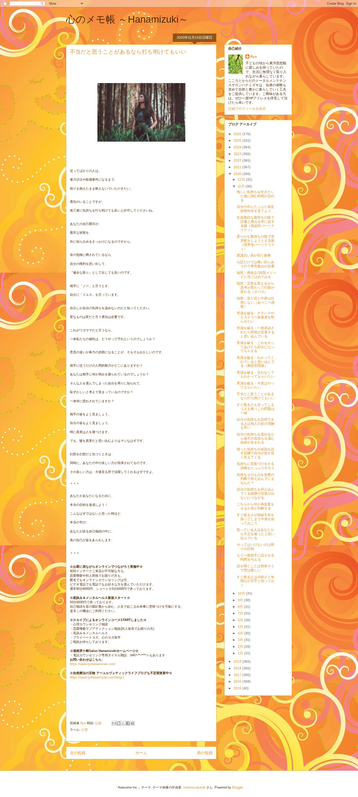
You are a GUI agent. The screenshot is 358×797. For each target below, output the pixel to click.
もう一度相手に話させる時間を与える (255, 557)
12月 (242, 179)
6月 (241, 620)
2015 (238, 688)
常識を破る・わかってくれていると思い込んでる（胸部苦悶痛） (255, 362)
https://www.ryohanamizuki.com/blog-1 (97, 677)
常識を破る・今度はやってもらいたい (255, 385)
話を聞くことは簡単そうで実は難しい (255, 568)
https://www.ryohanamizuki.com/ (93, 664)
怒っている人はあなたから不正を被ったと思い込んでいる (255, 534)
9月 (241, 600)
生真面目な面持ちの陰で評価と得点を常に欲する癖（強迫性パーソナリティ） (255, 223)
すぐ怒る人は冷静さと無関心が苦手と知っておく (255, 581)
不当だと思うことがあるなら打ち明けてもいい (255, 396)
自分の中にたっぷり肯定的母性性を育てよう (255, 209)
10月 (242, 593)
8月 (241, 607)
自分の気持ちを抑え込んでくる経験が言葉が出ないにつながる (255, 493)
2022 (238, 160)
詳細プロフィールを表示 (247, 109)
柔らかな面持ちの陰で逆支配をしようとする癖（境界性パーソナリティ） (255, 242)
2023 (238, 154)
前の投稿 (205, 753)
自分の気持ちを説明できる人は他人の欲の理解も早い (255, 423)
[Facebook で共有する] (127, 723)
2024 (238, 147)
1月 (241, 653)
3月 (241, 640)
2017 (238, 675)
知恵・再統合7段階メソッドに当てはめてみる (256, 275)
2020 (238, 174)
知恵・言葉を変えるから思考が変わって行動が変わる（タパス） (255, 287)
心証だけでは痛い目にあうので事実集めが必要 (255, 264)
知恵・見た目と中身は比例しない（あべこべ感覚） (255, 302)
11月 (241, 186)
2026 (238, 134)
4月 (241, 633)
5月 (241, 627)
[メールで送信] (114, 723)
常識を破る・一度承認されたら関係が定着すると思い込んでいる (255, 332)
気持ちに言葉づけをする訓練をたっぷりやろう (255, 466)
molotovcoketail (194, 787)
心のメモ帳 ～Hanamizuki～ (127, 19)
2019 (238, 661)
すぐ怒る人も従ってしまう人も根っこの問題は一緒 (255, 409)
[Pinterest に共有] (132, 723)
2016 (238, 681)
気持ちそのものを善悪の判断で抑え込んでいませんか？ (255, 479)
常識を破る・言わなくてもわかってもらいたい (255, 375)
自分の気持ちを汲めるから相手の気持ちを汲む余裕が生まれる (255, 438)
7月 (241, 613)
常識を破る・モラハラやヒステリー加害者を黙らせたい (255, 317)
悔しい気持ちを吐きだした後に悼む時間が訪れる (255, 196)
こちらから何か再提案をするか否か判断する (255, 506)
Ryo (253, 56)
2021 (238, 167)
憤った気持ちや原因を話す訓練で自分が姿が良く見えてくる (255, 453)
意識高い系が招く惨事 (254, 255)
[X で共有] (123, 723)
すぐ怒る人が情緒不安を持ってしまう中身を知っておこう (255, 519)
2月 (241, 647)
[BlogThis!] (118, 723)
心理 (84, 730)
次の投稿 (77, 753)
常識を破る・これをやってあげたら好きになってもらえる (255, 347)
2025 (238, 140)
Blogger (237, 787)
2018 (238, 668)
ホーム (141, 753)
